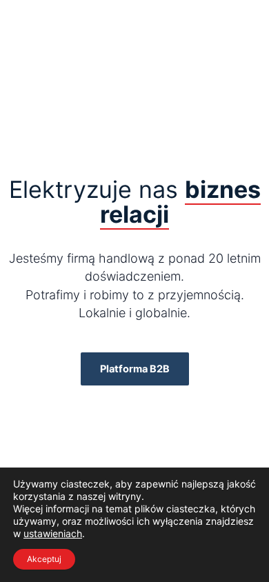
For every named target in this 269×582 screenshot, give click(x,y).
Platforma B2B (135, 369)
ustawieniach (52, 533)
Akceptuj (44, 559)
